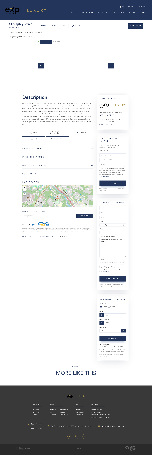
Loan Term (103, 304)
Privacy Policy (106, 176)
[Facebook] (69, 436)
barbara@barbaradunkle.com (112, 426)
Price (101, 311)
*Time (101, 229)
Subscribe (113, 183)
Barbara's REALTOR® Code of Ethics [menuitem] (101, 414)
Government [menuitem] (79, 414)
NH (35, 236)
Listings (30, 236)
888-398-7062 (36, 429)
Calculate (112, 338)
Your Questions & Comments (107, 236)
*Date (101, 221)
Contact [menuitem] (142, 12)
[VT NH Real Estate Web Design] (130, 448)
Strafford (41, 236)
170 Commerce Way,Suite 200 (71, 426)
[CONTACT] (135, 26)
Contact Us (102, 124)
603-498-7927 (141, 7)
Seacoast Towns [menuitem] (88, 12)
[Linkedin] (76, 436)
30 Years (104, 306)
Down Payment (104, 319)
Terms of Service (107, 286)
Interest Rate (103, 327)
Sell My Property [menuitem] (119, 12)
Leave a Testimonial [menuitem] (96, 409)
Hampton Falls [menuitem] (64, 414)
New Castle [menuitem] (53, 414)
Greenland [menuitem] (62, 412)
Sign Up (130, 7)
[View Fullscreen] (24, 194)
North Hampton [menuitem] (64, 409)
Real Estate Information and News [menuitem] (100, 417)
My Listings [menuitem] (75, 12)
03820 (53, 236)
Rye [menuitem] (51, 412)
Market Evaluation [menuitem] (96, 412)
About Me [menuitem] (132, 12)
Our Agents (109, 124)
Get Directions (84, 215)
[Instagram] (82, 436)
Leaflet (76, 206)
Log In (123, 7)
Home (24, 236)
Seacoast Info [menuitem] (103, 12)
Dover (47, 236)
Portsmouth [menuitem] (53, 409)
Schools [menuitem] (78, 409)
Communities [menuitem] (80, 412)
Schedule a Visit (119, 202)
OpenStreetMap (83, 206)
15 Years (112, 306)
